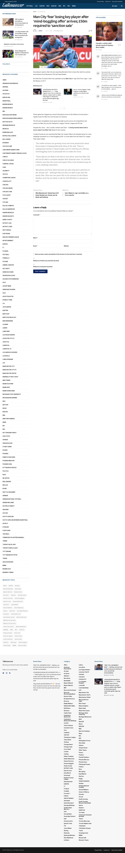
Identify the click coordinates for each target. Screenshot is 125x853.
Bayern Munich (8, 108)
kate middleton (7, 607)
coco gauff (7, 195)
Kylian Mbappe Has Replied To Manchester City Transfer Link (22, 53)
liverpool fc (7, 349)
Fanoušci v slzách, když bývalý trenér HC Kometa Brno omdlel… (104, 45)
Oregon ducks (7, 443)
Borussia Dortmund (10, 115)
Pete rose (17, 633)
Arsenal (5, 87)
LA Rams (5, 324)
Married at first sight (10, 377)
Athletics (6, 94)
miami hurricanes (9, 391)
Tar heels (6, 534)
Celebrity (6, 170)
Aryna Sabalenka (8, 588)
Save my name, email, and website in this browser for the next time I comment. (58, 254)
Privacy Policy (100, 1)
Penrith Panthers (9, 457)
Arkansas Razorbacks (10, 83)
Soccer (5, 513)
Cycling (5, 202)
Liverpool (6, 345)
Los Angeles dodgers (10, 352)
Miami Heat (6, 387)
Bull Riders (7, 139)
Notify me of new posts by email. (43, 266)
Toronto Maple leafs (10, 548)
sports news (18, 639)
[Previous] (60, 108)
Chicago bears (8, 188)
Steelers (6, 527)
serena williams (8, 502)
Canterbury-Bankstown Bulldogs (15, 153)
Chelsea (5, 184)
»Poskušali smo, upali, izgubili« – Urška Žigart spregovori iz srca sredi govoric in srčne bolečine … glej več (111, 87)
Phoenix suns (7, 464)
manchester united (8, 617)
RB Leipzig (6, 478)
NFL (64, 6)
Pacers (5, 450)
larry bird (12, 611)
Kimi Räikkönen (8, 321)
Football (29, 6)
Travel (5, 558)
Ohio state (6, 436)
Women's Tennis (8, 572)
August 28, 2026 (48, 102)
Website (66, 246)
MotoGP (5, 405)
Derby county (7, 219)
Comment (36, 215)
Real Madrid (7, 481)
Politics (6, 471)
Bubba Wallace (8, 132)
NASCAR (53, 6)
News (4, 422)
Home (34, 11)
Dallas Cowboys (8, 205)
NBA (59, 6)
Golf (4, 282)
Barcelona (6, 97)
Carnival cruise (8, 163)
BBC (4, 111)
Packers (5, 453)
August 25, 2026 (78, 97)
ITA (4, 303)
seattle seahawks (9, 492)
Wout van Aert (22, 645)
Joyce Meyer (7, 307)
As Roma (5, 90)
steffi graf (13, 642)
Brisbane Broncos (9, 125)
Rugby (5, 488)
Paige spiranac (7, 633)
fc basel (5, 251)
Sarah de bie (18, 636)
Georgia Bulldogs (9, 275)
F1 (3, 247)
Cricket (5, 198)
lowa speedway (8, 359)
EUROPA (42, 6)
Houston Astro (8, 296)
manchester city (15, 614)
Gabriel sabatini (8, 265)
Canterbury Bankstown (11, 150)
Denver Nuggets (8, 216)
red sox (5, 485)
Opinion (5, 439)
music (5, 408)
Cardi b (5, 156)
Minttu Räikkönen (21, 626)
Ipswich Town (7, 300)
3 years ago (19, 57)
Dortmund (6, 233)
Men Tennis (6, 380)
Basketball (7, 101)
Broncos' (6, 595)
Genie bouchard (8, 272)
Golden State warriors (11, 279)
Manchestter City (21, 617)
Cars (4, 167)
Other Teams (7, 446)
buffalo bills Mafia (9, 136)
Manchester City (9, 366)
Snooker (6, 509)
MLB (48, 6)
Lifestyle (6, 342)
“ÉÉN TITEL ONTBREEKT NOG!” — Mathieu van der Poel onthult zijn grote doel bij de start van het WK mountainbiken (46, 667)
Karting (5, 310)
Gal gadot (6, 268)
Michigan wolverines (10, 397)
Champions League (9, 177)
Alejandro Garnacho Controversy (14, 44)
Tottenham (7, 551)
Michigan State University (12, 394)
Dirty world (7, 230)
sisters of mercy (8, 506)
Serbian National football (12, 499)
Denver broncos (8, 598)
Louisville (6, 356)
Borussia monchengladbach (13, 118)
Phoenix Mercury (9, 460)
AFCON (11, 585)
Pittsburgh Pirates (9, 467)
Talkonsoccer (13, 6)
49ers (4, 80)
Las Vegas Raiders (9, 335)
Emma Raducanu (18, 601)
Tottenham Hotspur (10, 555)
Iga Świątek (15, 604)
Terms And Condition (117, 1)
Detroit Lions (7, 601)
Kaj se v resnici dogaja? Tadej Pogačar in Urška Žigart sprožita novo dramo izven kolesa (81, 92)
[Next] (64, 108)
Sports (5, 523)
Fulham (5, 261)
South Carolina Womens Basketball (15, 520)
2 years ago (19, 27)
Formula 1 (6, 258)
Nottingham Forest (10, 432)
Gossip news (7, 286)
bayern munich (8, 104)
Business (6, 142)
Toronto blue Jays (9, 544)
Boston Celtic (8, 122)
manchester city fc (9, 369)
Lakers (5, 328)
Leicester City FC (8, 338)
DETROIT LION (7, 223)
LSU (36, 6)
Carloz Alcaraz (8, 160)
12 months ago (9, 46)
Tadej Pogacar (23, 642)
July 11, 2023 (48, 30)
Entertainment (8, 240)
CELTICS (5, 174)
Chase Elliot (7, 181)
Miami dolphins (8, 383)
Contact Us (108, 1)
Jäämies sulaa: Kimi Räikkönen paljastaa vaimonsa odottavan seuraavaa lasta (111, 96)
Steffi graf (6, 530)
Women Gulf (7, 569)
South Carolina (8, 516)
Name (35, 238)
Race (4, 474)
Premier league (7, 636)
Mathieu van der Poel (9, 623)
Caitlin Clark (7, 146)
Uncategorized (41, 11)
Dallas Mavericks (9, 209)
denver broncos (8, 212)
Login (115, 6)
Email (35, 246)
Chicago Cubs (7, 191)
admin (40, 30)
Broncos (6, 128)
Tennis (5, 541)
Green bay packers (9, 289)
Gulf (4, 293)
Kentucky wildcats (9, 317)
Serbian (5, 495)
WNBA (74, 6)
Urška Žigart (6, 645)
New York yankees (9, 418)
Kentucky (6, 314)
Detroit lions (7, 226)
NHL (68, 6)
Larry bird (6, 331)
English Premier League (11, 237)
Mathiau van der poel (9, 620)
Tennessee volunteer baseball (13, 537)
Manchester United (9, 373)
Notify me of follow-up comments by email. (46, 260)
